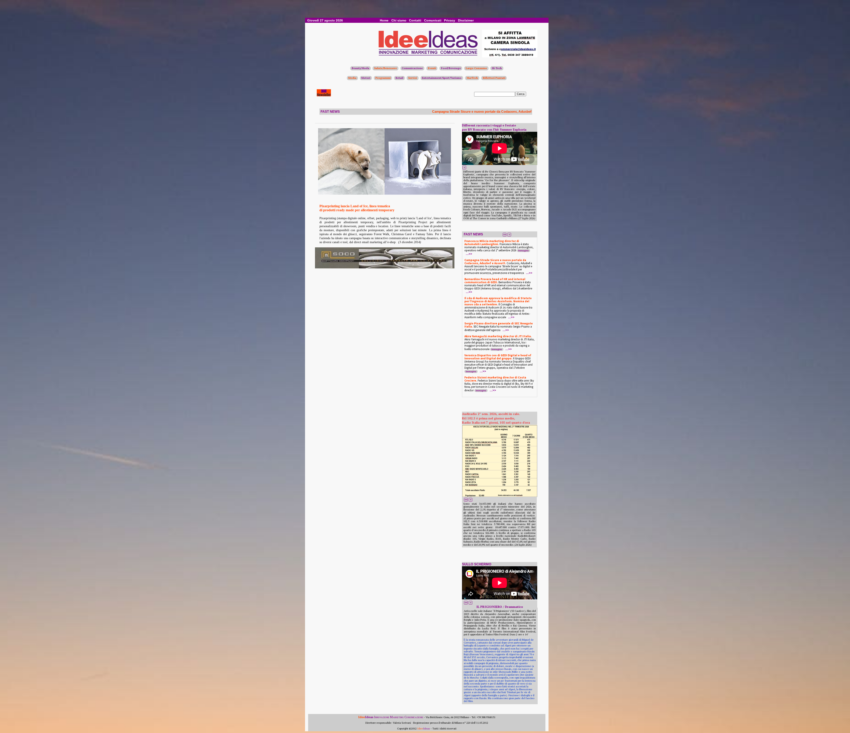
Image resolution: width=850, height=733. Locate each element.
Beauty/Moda (360, 68)
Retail (399, 78)
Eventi (432, 68)
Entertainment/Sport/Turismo (442, 78)
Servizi (412, 78)
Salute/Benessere (385, 68)
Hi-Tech (497, 68)
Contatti (415, 20)
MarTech (472, 78)
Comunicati (432, 20)
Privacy (449, 20)
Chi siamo (398, 20)
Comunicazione (412, 68)
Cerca (520, 94)
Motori (365, 78)
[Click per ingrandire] (384, 161)
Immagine (523, 250)
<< (504, 234)
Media (352, 78)
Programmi (383, 78)
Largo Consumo (476, 68)
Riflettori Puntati (494, 78)
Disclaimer (466, 20)
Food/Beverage (451, 68)
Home (384, 20)
